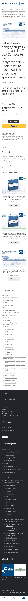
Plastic (8, 332)
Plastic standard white (10, 375)
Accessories (6, 295)
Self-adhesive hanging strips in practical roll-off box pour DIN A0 (15, 520)
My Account (4, 598)
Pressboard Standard (10, 383)
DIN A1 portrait (9, 347)
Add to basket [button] (14, 205)
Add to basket (13, 121)
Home (4, 9)
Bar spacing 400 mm (10, 310)
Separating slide (9, 305)
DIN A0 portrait (9, 337)
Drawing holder (9, 300)
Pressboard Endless (10, 380)
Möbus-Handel (9, 3)
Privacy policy (7, 427)
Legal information (9, 430)
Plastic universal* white (11, 378)
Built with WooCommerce (17, 592)
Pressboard (9, 334)
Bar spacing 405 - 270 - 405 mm (13, 312)
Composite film (10, 329)
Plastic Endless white (10, 373)
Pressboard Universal (10, 385)
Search (14, 598)
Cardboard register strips (11, 297)
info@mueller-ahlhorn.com (10, 415)
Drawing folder (7, 308)
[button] (24, 24)
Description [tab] (5, 147)
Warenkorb (22, 597)
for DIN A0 (7, 318)
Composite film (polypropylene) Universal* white (14, 534)
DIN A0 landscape (9, 327)
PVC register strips (9, 302)
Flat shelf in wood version (9, 315)
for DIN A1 (7, 320)
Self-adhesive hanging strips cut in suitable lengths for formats (13, 481)
